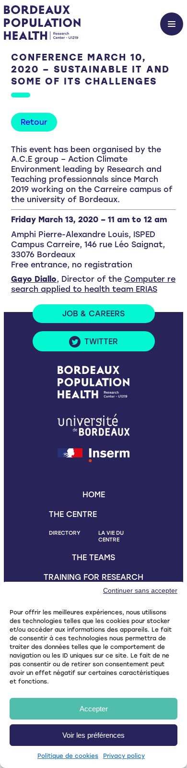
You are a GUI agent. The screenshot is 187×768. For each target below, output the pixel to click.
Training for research (93, 577)
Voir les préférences (93, 735)
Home (93, 494)
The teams (93, 557)
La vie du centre (111, 536)
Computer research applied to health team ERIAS (93, 284)
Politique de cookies (67, 756)
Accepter (94, 709)
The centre (73, 514)
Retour (34, 122)
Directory (65, 532)
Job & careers (93, 313)
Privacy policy (124, 756)
